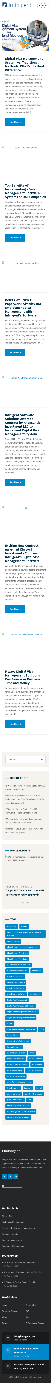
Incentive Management (12, 1240)
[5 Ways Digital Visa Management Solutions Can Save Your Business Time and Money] (25, 648)
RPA (29, 1100)
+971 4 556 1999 (22, 1348)
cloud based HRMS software (18, 965)
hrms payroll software (15, 1059)
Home (4, 1305)
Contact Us (31, 1305)
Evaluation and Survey (11, 1234)
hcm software (12, 1035)
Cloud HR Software (24, 887)
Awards (24, 926)
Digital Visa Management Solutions (21, 1018)
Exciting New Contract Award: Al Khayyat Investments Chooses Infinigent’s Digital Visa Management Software (22, 553)
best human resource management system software (24, 933)
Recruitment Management (13, 1246)
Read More (15, 122)
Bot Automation (13, 941)
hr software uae (13, 1088)
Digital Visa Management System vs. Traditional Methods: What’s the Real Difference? (24, 64)
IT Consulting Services (36, 1323)
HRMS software (35, 1059)
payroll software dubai (34, 1094)
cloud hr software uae (15, 988)
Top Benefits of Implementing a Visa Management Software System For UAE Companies (25, 191)
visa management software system (21, 1112)
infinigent (28, 1088)
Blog (28, 1317)
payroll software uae (15, 1100)
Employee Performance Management (18, 1228)
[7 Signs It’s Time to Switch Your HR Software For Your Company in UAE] (25, 869)
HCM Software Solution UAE (18, 1041)
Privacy (5, 1323)
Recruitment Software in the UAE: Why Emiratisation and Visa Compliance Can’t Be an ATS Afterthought (24, 799)
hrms (32, 1053)
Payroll (39, 1088)
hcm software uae (14, 1047)
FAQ (27, 1311)
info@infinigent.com (24, 1336)
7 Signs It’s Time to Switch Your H (19, 1282)
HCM (42, 1029)
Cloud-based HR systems (17, 959)
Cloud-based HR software (17, 953)
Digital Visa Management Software (20, 1006)
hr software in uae (34, 1070)
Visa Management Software (18, 1106)
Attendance (11, 926)
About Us (6, 1317)
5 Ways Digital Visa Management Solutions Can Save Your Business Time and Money (22, 677)
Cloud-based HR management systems (22, 947)
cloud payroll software (16, 994)
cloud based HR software (17, 971)
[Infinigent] (17, 5)
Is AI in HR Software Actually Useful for (22, 1262)
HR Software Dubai (14, 1070)
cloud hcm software (15, 977)
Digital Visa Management (17, 1000)
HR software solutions (16, 1076)
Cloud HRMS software (16, 982)
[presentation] (6, 902)
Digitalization (35, 994)
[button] (23, 902)
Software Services (10, 1311)
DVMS (9, 1023)
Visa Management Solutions (18, 1117)
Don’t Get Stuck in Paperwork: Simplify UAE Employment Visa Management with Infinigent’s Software (23, 307)
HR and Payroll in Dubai (16, 1053)
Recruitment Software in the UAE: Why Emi (23, 1272)
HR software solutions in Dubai (19, 1082)
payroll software (13, 1094)
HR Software (37, 1065)
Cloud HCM (36, 971)
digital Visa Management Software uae (22, 1012)
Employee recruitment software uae (21, 1029)
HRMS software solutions (17, 1065)
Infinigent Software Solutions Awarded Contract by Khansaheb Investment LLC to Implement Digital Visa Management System (22, 424)
